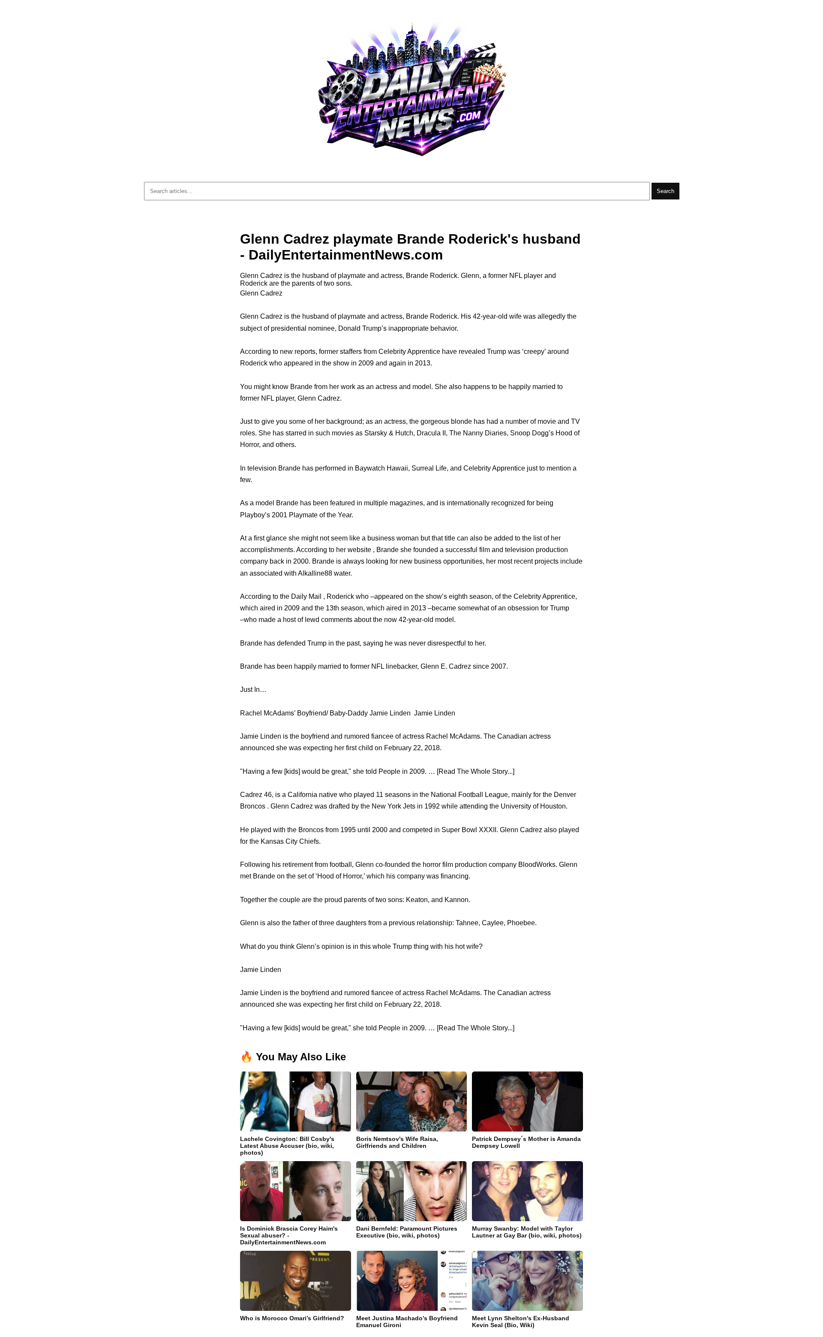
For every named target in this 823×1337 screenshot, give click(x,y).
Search (665, 191)
